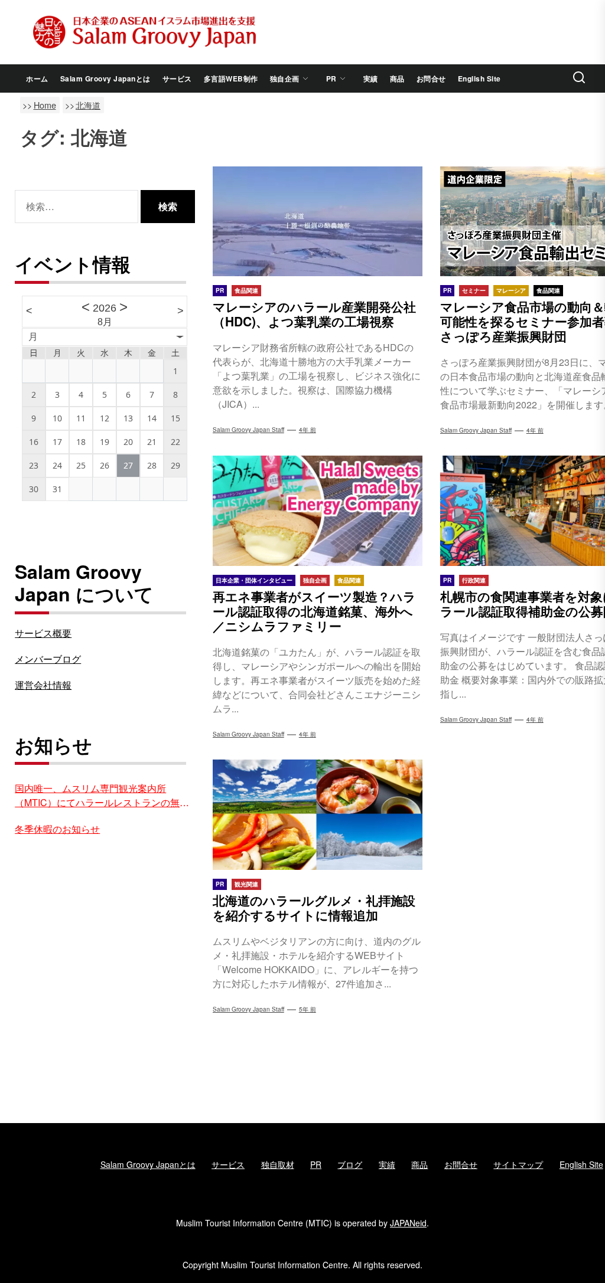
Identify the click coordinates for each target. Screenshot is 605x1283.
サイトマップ (518, 1164)
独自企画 (285, 78)
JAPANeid (408, 1223)
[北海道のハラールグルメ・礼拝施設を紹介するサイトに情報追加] (317, 814)
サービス (177, 78)
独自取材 (277, 1164)
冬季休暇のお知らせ (57, 829)
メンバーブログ (48, 659)
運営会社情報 (43, 685)
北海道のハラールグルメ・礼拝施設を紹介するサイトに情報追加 (314, 907)
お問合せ (431, 78)
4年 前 (307, 430)
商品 (397, 78)
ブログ (349, 1164)
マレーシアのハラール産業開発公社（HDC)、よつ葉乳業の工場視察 (314, 313)
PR (331, 78)
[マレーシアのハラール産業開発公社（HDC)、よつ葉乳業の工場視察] (317, 221)
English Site (479, 78)
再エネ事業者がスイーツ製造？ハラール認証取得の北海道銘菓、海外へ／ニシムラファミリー (314, 610)
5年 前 (307, 1009)
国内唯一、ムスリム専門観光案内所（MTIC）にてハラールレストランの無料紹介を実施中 (102, 795)
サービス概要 (43, 633)
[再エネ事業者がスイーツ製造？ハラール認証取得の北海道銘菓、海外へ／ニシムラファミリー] (317, 510)
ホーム (37, 78)
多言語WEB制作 (231, 78)
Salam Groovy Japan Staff (248, 430)
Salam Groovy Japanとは (105, 78)
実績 (370, 78)
